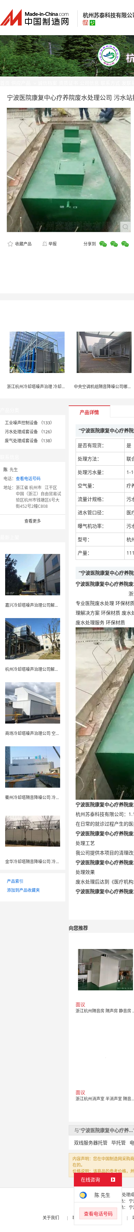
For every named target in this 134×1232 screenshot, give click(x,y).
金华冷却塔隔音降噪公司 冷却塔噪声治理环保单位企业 (55, 862)
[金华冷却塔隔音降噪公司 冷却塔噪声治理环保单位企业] (32, 831)
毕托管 (118, 1142)
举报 (52, 244)
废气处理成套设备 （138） (29, 441)
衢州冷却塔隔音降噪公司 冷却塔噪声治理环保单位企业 (55, 797)
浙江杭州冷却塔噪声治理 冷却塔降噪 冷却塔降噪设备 (55, 387)
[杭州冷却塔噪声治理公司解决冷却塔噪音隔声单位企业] (32, 638)
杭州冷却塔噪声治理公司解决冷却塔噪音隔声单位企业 (54, 669)
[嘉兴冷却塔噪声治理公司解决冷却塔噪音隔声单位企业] (32, 574)
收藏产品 (23, 244)
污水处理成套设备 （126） (29, 432)
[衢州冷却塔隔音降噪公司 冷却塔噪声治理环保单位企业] (32, 766)
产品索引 (15, 881)
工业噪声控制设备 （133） (29, 423)
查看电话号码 (28, 479)
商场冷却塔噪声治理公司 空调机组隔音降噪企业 (49, 733)
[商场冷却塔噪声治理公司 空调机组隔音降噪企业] (32, 702)
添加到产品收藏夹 (23, 890)
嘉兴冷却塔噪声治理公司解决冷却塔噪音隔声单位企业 (54, 605)
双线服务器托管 (91, 1142)
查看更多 (32, 521)
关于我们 (51, 1218)
